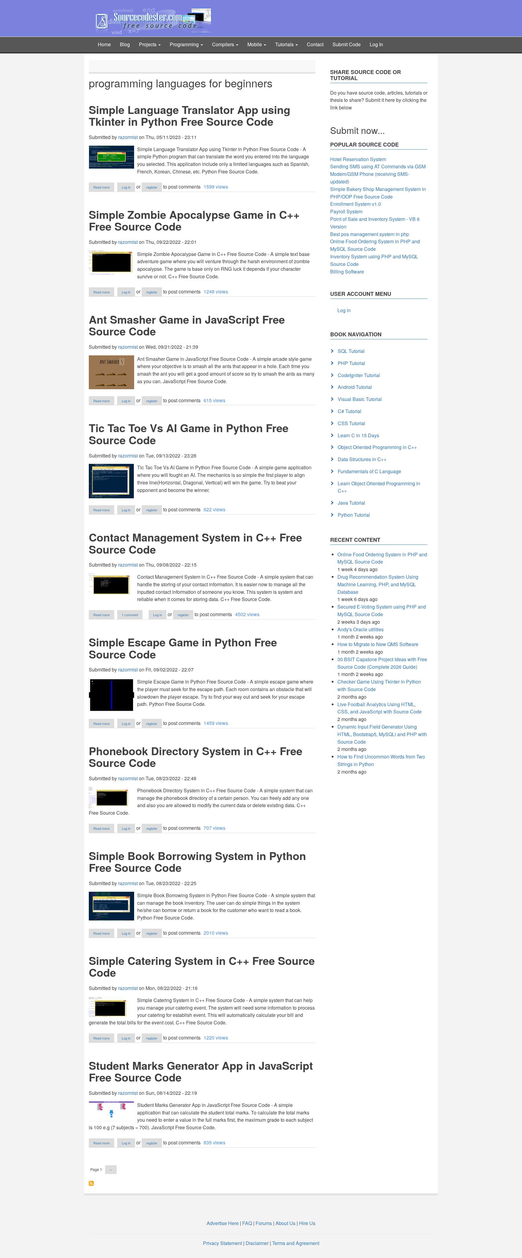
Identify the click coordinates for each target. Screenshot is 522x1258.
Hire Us (306, 1223)
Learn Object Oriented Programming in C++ (379, 487)
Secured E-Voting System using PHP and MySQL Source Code (381, 610)
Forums (264, 1223)
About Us (285, 1223)
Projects (148, 44)
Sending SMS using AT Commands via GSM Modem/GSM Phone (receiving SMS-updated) (378, 174)
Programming (185, 44)
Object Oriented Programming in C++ (377, 447)
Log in (126, 187)
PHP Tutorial (351, 363)
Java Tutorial (351, 502)
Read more (103, 187)
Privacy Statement (222, 1243)
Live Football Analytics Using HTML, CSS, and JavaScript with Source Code (379, 708)
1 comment (130, 614)
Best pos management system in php (369, 234)
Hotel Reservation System (358, 159)
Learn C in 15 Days (358, 435)
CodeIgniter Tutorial (359, 375)
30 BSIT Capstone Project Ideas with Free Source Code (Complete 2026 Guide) (382, 663)
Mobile (255, 44)
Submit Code (347, 44)
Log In (376, 44)
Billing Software (347, 271)
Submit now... (357, 130)
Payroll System (346, 211)
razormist (128, 137)
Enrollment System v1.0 (355, 203)
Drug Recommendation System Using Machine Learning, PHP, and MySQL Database (377, 584)
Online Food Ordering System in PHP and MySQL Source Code (375, 245)
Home (104, 44)
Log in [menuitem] (344, 310)
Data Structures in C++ (362, 459)
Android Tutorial (355, 386)
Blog (125, 44)
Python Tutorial (354, 514)
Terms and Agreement (295, 1243)
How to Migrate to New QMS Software (377, 644)
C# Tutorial (349, 411)
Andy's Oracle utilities (360, 629)
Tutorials (285, 44)
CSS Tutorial (351, 423)
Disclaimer (257, 1243)
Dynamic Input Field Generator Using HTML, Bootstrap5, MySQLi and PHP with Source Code (382, 734)
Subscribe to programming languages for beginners (91, 1183)
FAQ (247, 1223)
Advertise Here (223, 1223)
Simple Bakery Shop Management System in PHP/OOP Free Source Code (378, 193)
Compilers (223, 44)
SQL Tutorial (351, 351)
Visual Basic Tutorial (360, 399)
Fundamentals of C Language (369, 471)
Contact (315, 44)
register (151, 187)
